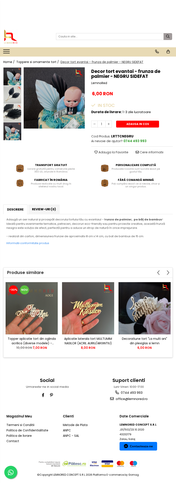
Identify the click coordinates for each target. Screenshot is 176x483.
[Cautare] (168, 36)
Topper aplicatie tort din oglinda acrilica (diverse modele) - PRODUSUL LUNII (32, 341)
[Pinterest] (51, 395)
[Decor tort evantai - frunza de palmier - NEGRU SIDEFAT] (54, 98)
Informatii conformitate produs (27, 243)
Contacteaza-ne (141, 446)
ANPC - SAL (71, 436)
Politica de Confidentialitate (27, 430)
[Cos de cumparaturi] (168, 51)
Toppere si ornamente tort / (38, 62)
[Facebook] (43, 395)
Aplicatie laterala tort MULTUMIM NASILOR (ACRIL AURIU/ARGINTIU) (88, 341)
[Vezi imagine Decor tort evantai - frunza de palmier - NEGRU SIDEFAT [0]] (12, 76)
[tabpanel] (54, 98)
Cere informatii (151, 152)
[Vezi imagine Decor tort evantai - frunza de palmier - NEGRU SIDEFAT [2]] (12, 113)
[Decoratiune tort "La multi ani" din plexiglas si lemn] (144, 308)
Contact (12, 441)
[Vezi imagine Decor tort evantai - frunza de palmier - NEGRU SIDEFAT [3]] (12, 131)
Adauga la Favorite (113, 152)
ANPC (67, 430)
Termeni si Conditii (20, 425)
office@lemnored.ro (131, 399)
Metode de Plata (75, 425)
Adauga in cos (137, 124)
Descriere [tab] (15, 209)
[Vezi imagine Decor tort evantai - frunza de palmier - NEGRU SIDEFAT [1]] (12, 95)
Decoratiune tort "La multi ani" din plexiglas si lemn (144, 341)
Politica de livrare (19, 436)
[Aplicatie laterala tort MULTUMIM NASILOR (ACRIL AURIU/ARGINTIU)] (88, 308)
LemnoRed (99, 83)
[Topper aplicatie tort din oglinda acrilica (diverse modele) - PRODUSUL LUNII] (32, 308)
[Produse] (7, 52)
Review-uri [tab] (44, 209)
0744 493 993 (131, 392)
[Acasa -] (24, 36)
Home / (9, 62)
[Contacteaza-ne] (157, 51)
